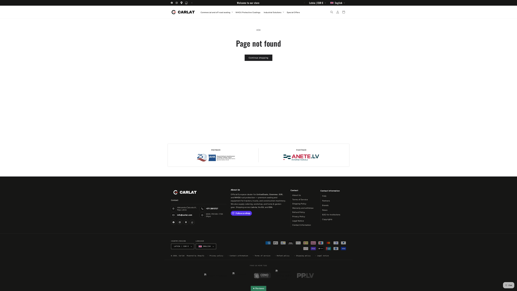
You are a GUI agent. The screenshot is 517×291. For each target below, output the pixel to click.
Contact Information (301, 225)
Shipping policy (303, 256)
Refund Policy (298, 212)
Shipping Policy (299, 204)
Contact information (239, 256)
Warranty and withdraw (303, 208)
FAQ (324, 196)
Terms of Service (300, 199)
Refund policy (283, 256)
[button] (216, 12)
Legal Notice (298, 221)
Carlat (182, 256)
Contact (294, 190)
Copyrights (327, 219)
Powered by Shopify (195, 256)
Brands (325, 205)
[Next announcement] (304, 2)
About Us (296, 195)
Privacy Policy (298, 216)
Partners (326, 201)
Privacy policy (216, 256)
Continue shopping (258, 58)
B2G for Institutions (331, 215)
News (324, 210)
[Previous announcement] (192, 2)
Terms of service (262, 256)
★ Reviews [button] (258, 288)
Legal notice (323, 256)
